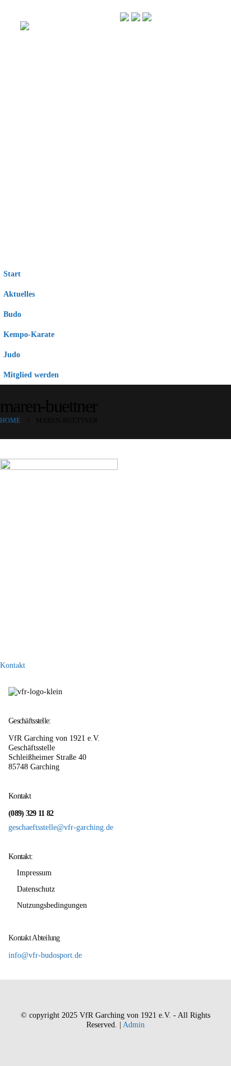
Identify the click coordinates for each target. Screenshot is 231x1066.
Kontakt (12, 665)
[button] (10, 131)
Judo (11, 354)
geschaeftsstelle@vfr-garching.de (60, 827)
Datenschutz (36, 888)
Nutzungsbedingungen (52, 905)
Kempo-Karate (28, 334)
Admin (134, 1024)
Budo (12, 314)
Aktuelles (19, 293)
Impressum (34, 872)
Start (12, 273)
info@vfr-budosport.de (45, 954)
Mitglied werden (31, 374)
